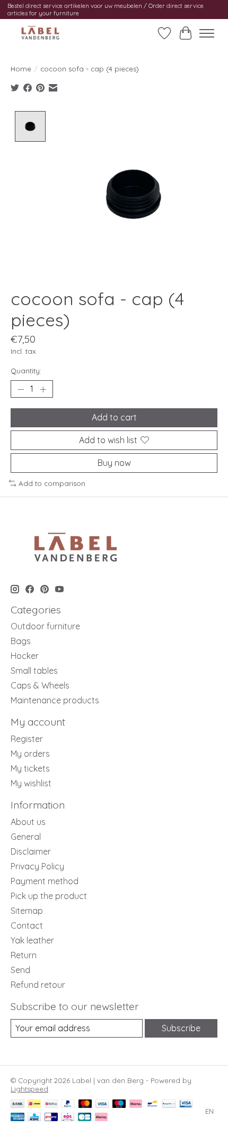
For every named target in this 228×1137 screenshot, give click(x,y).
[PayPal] (68, 1104)
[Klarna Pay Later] (101, 1118)
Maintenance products (55, 700)
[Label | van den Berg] (40, 33)
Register (27, 738)
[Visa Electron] (185, 1104)
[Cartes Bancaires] (84, 1118)
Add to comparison (52, 483)
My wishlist (31, 783)
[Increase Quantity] (43, 389)
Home (21, 69)
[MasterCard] (85, 1104)
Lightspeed (29, 1089)
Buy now (114, 462)
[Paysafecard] (169, 1104)
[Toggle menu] (206, 33)
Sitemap (27, 910)
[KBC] (34, 1118)
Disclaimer (31, 851)
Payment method (44, 881)
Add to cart (114, 417)
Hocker (25, 655)
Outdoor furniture (45, 626)
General (26, 836)
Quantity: (26, 370)
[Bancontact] (152, 1104)
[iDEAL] (34, 1104)
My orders (30, 753)
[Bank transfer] (17, 1104)
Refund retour (38, 984)
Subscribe (181, 1028)
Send (20, 970)
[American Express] (17, 1118)
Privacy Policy (37, 866)
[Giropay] (51, 1118)
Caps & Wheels (40, 685)
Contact (27, 925)
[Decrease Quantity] (21, 389)
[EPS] (67, 1118)
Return (24, 955)
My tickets (30, 768)
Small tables (34, 670)
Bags (21, 641)
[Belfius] (51, 1104)
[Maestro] (119, 1104)
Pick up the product (49, 896)
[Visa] (102, 1104)
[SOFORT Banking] (135, 1104)
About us (28, 822)
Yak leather (32, 940)
